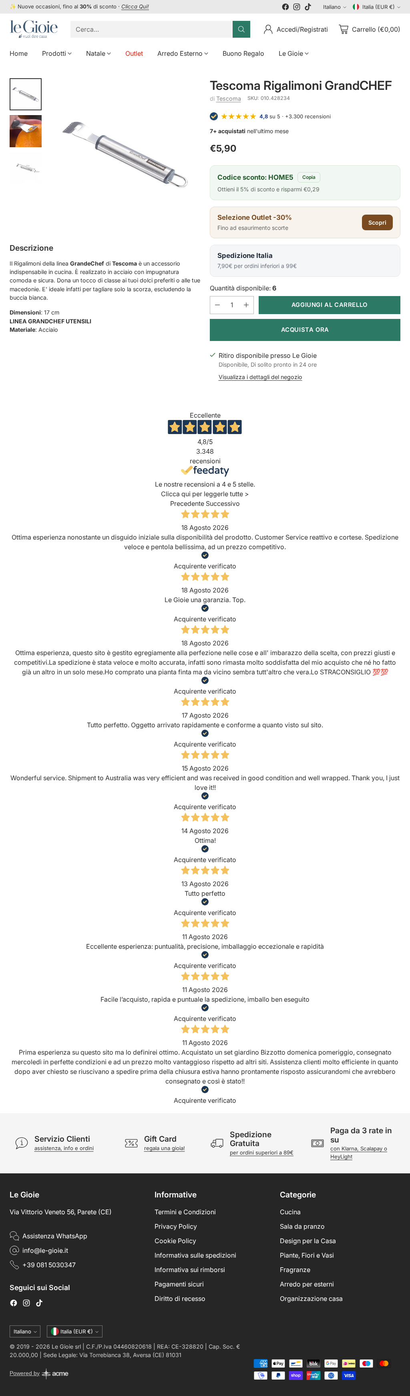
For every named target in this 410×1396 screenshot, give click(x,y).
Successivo (223, 503)
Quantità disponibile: (243, 288)
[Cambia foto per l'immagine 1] (26, 94)
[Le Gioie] (34, 29)
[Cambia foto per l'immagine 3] (26, 168)
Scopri (377, 222)
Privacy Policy (176, 1226)
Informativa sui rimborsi (190, 1270)
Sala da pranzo (302, 1226)
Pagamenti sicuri (179, 1284)
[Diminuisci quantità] (217, 305)
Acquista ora (305, 329)
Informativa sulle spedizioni (195, 1255)
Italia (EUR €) (378, 7)
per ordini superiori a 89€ (261, 1152)
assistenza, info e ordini (64, 1148)
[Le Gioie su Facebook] (285, 8)
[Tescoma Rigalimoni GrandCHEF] (125, 153)
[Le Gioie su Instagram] (297, 8)
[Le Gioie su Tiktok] (308, 8)
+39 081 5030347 (49, 1265)
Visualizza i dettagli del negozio (260, 376)
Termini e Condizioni (185, 1212)
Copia (309, 177)
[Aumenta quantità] (246, 305)
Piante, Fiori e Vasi (307, 1255)
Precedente (187, 503)
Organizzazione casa (311, 1299)
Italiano (332, 7)
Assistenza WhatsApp (54, 1236)
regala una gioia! (164, 1148)
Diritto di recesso (180, 1299)
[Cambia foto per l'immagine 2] (26, 131)
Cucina (290, 1212)
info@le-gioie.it (45, 1250)
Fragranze (295, 1270)
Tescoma (228, 98)
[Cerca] (241, 29)
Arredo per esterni (307, 1284)
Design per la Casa (308, 1241)
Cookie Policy (175, 1241)
